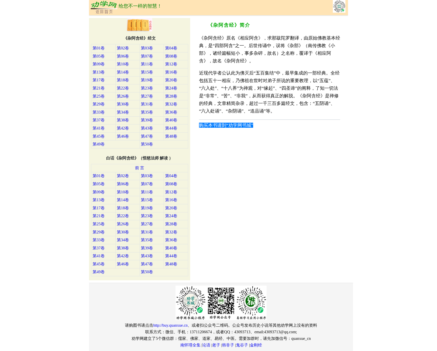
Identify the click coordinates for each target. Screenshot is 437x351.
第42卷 (123, 128)
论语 (206, 345)
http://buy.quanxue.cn (170, 325)
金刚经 (256, 345)
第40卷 (171, 120)
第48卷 (171, 136)
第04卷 (171, 48)
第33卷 (99, 112)
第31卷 (147, 104)
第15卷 (147, 72)
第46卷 (123, 136)
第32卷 (171, 104)
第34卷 (123, 112)
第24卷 (171, 88)
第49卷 (99, 144)
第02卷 (123, 48)
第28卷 (171, 96)
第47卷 (147, 136)
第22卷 (123, 88)
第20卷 (171, 80)
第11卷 (147, 64)
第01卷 (99, 48)
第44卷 (171, 128)
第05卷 (99, 56)
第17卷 (99, 80)
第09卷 (99, 64)
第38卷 (123, 120)
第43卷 (147, 128)
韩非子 (228, 345)
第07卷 (147, 56)
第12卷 (171, 64)
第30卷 (123, 104)
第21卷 (99, 88)
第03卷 (147, 48)
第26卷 (123, 96)
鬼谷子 (242, 345)
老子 (216, 345)
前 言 (139, 168)
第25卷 (99, 96)
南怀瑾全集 (190, 345)
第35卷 (147, 112)
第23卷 (147, 88)
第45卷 (99, 136)
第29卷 (99, 104)
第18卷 (123, 80)
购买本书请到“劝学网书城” (226, 125)
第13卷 (99, 72)
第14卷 (123, 72)
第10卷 (123, 64)
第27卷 (147, 96)
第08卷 (171, 56)
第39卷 (147, 120)
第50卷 (147, 144)
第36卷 (171, 112)
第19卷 (147, 80)
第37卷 (99, 120)
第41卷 (99, 128)
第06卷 (123, 56)
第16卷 (171, 72)
